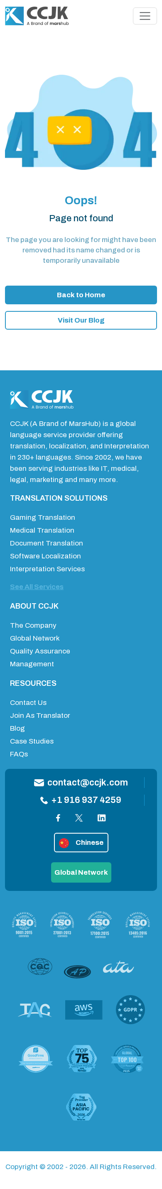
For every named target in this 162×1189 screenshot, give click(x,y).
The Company (33, 625)
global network (81, 872)
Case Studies (32, 741)
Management (32, 664)
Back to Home (81, 295)
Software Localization (45, 556)
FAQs (19, 754)
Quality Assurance (40, 651)
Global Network (35, 638)
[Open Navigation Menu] (145, 16)
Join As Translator (40, 715)
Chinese (89, 842)
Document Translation (46, 543)
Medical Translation (42, 530)
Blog (17, 728)
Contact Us (28, 703)
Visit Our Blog (81, 320)
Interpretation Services (47, 569)
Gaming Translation (42, 517)
